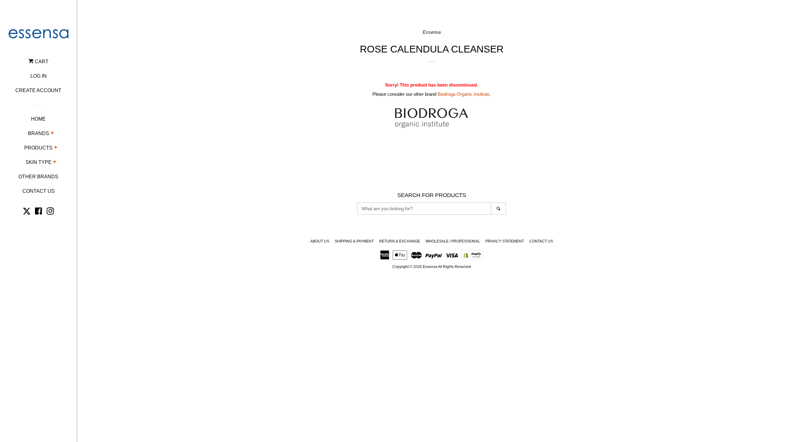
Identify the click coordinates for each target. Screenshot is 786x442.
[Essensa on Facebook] (38, 212)
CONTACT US (541, 241)
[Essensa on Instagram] (50, 212)
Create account (38, 90)
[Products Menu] (56, 148)
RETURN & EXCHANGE (399, 241)
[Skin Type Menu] (55, 162)
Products (38, 147)
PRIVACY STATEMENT (504, 241)
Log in (38, 76)
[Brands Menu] (52, 134)
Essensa (430, 267)
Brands (38, 133)
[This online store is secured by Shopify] (472, 257)
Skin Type (38, 162)
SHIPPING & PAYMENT (354, 241)
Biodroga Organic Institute (463, 94)
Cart (41, 61)
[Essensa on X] (26, 212)
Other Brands (38, 176)
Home (38, 119)
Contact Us (38, 191)
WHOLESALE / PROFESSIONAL (453, 241)
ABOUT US (319, 241)
